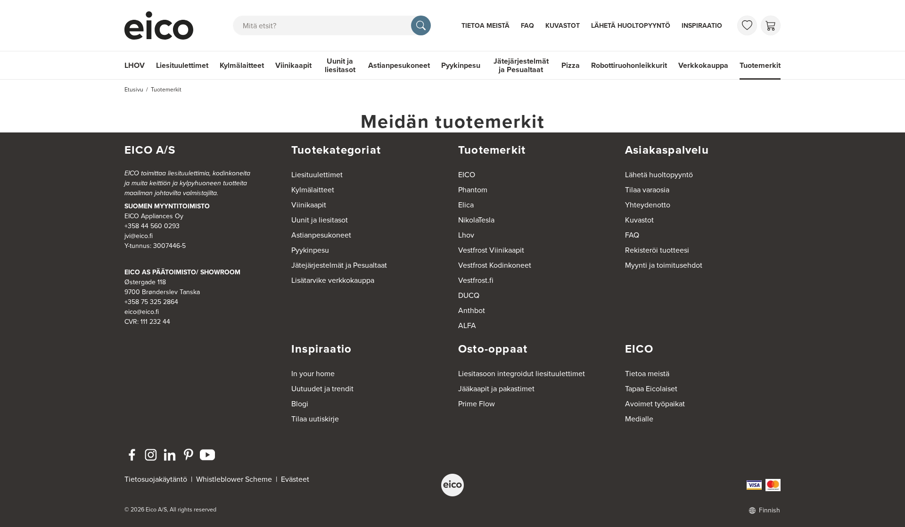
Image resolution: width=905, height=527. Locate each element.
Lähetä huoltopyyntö (630, 26)
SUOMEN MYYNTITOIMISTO (167, 206)
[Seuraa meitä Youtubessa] (207, 454)
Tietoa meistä (485, 26)
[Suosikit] (747, 25)
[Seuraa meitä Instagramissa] (150, 454)
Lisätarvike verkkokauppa (332, 280)
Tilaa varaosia (647, 189)
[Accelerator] (163, 25)
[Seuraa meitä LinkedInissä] (169, 454)
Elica (466, 204)
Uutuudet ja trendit (322, 388)
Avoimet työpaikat (655, 403)
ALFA (467, 325)
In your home (313, 373)
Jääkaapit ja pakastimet (496, 388)
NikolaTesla (476, 219)
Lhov (466, 235)
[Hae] (421, 25)
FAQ (527, 26)
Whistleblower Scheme (234, 479)
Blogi (299, 403)
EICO (466, 174)
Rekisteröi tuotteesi (657, 250)
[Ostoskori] (771, 25)
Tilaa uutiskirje (315, 418)
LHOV (134, 65)
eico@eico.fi (141, 312)
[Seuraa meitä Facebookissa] (132, 454)
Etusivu (133, 89)
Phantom (472, 189)
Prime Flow (476, 403)
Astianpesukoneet (399, 65)
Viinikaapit (293, 65)
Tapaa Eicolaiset (651, 388)
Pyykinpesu (460, 65)
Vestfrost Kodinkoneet (494, 265)
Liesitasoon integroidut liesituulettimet (521, 373)
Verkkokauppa (703, 65)
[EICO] (452, 485)
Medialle (639, 418)
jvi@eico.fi (138, 236)
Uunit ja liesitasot (340, 65)
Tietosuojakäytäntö (155, 479)
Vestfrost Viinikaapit (491, 250)
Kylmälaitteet (242, 65)
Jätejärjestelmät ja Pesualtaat (521, 65)
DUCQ (468, 295)
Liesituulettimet (182, 65)
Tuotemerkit (760, 65)
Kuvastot (562, 26)
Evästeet (295, 479)
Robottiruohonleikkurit (629, 65)
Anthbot (471, 310)
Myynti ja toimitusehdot (663, 265)
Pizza (570, 65)
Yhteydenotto (647, 204)
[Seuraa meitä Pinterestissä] (188, 454)
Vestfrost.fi (476, 280)
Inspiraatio (702, 26)
